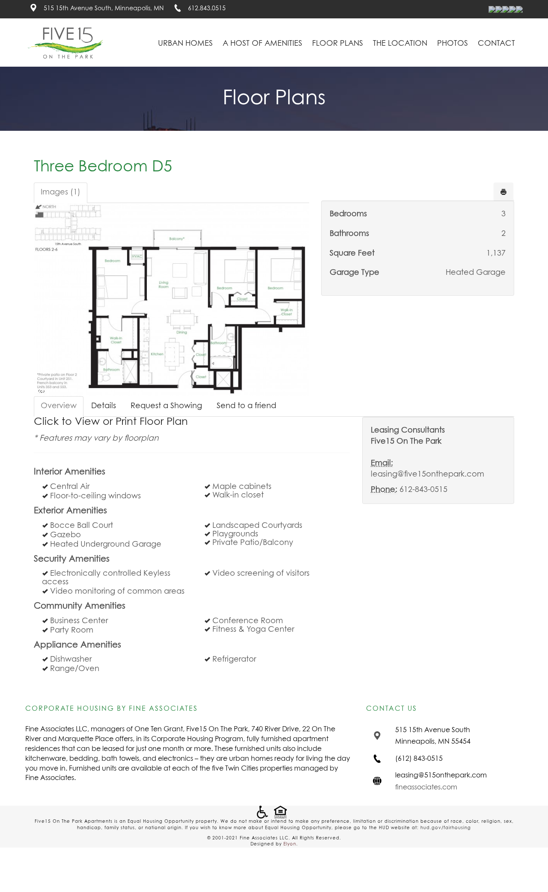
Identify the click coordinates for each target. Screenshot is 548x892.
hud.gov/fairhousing (445, 828)
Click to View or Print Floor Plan (111, 422)
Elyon (289, 844)
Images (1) (60, 192)
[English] (491, 9)
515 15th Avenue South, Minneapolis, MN (104, 9)
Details (103, 406)
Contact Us (391, 708)
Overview (59, 406)
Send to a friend (246, 406)
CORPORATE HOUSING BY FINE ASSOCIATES (111, 708)
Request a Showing (166, 406)
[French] (505, 9)
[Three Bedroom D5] (171, 299)
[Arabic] (498, 9)
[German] (512, 9)
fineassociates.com (426, 787)
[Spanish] (519, 9)
